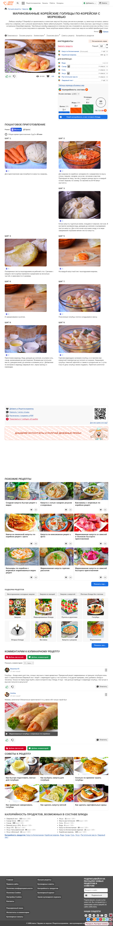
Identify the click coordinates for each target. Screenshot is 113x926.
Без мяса (43, 640)
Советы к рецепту (68, 35)
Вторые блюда (17, 640)
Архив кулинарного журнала (49, 897)
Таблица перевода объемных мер (71, 85)
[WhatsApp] (103, 919)
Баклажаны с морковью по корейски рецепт (87, 504)
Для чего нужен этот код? (98, 423)
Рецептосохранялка (33, 3)
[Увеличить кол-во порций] (107, 44)
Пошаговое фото (53, 35)
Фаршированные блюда (43, 617)
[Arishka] (7, 694)
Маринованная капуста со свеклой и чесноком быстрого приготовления (91, 536)
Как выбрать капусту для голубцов (52, 779)
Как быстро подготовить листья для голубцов (20, 779)
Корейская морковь (69, 55)
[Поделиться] (111, 919)
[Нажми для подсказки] (86, 89)
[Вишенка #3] (7, 670)
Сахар (64, 66)
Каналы (45, 3)
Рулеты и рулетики (69, 617)
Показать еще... (100, 584)
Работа (52, 3)
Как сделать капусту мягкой (53, 805)
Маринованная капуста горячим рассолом (55, 569)
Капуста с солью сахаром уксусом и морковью (56, 504)
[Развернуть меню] (111, 924)
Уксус (64, 73)
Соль (64, 70)
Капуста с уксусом (69, 640)
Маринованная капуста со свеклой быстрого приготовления (91, 569)
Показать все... (100, 645)
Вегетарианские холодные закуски (21, 594)
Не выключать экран (99, 41)
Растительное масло (70, 77)
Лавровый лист (67, 80)
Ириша (105, 31)
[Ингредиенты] (111, 915)
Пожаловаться (12, 35)
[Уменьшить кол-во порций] (107, 47)
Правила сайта (12, 884)
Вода (64, 63)
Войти (104, 3)
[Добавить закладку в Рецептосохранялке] (48, 76)
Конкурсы (60, 3)
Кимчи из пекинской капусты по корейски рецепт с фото (20, 535)
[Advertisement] (30, 95)
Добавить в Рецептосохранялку (21, 409)
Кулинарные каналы (14, 917)
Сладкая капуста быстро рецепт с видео (21, 504)
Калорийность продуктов (85, 35)
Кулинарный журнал (46, 893)
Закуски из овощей (47, 594)
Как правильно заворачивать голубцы (19, 806)
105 (52, 76)
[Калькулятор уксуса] (68, 73)
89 (10, 76)
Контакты (10, 901)
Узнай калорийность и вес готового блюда (83, 117)
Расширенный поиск (14, 908)
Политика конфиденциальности (19, 888)
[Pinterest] (100, 919)
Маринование (95, 640)
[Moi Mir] (97, 919)
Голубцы (95, 617)
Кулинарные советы (46, 884)
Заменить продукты (65, 46)
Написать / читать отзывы (19, 412)
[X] (91, 919)
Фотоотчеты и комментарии (17, 912)
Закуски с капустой (67, 594)
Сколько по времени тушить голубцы (88, 779)
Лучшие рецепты (44, 880)
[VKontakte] (88, 919)
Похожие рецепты (25, 35)
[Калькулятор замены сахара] (68, 66)
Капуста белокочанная (70, 51)
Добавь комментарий (40, 657)
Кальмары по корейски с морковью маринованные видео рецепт (21, 570)
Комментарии (39, 35)
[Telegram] (106, 919)
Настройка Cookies (14, 897)
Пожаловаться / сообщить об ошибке (23, 419)
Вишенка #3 (14, 669)
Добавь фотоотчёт (16, 657)
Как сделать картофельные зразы (91, 805)
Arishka (13, 693)
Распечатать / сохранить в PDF (21, 416)
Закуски (17, 617)
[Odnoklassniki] (94, 919)
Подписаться (97, 895)
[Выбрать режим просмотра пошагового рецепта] (7, 171)
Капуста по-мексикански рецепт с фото (55, 535)
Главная (9, 880)
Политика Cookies (13, 893)
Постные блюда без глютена (92, 594)
